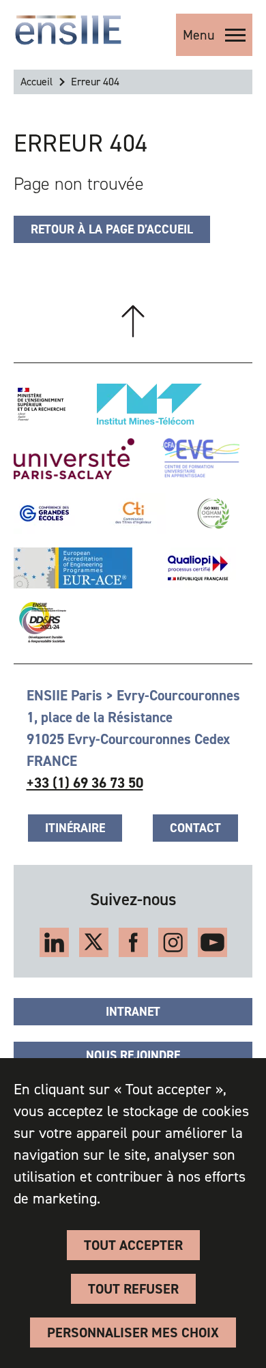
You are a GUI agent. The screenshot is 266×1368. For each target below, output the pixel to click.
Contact (195, 828)
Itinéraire (75, 828)
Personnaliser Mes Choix (133, 1332)
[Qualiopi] (198, 567)
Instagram (173, 942)
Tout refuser (133, 1289)
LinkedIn (54, 942)
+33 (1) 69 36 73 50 (85, 783)
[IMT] (149, 404)
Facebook (133, 942)
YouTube (212, 942)
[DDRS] (40, 622)
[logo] (68, 30)
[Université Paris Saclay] (74, 458)
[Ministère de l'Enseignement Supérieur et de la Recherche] (42, 404)
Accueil (36, 81)
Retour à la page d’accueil (112, 229)
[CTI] (134, 513)
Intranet (133, 1011)
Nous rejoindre (133, 1055)
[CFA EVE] (200, 458)
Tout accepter (133, 1245)
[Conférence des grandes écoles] (44, 513)
